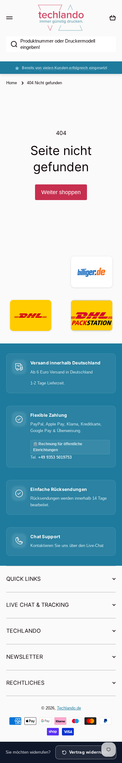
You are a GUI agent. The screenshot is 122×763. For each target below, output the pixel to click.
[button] (112, 18)
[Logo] (61, 18)
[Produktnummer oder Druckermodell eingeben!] (11, 44)
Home (11, 82)
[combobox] (61, 44)
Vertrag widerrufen (89, 752)
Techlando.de (69, 708)
